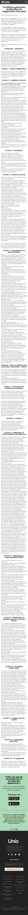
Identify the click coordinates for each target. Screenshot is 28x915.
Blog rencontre (20, 879)
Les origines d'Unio (20, 876)
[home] (5, 2)
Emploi (20, 893)
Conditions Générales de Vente (7, 895)
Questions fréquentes (8, 884)
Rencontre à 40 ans (20, 890)
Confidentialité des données (7, 887)
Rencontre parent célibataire (20, 882)
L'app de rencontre (7, 876)
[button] (26, 2)
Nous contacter (7, 881)
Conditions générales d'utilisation (8, 891)
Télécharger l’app (14, 794)
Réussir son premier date (20, 885)
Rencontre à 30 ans (20, 888)
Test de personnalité (8, 879)
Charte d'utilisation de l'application (8, 898)
